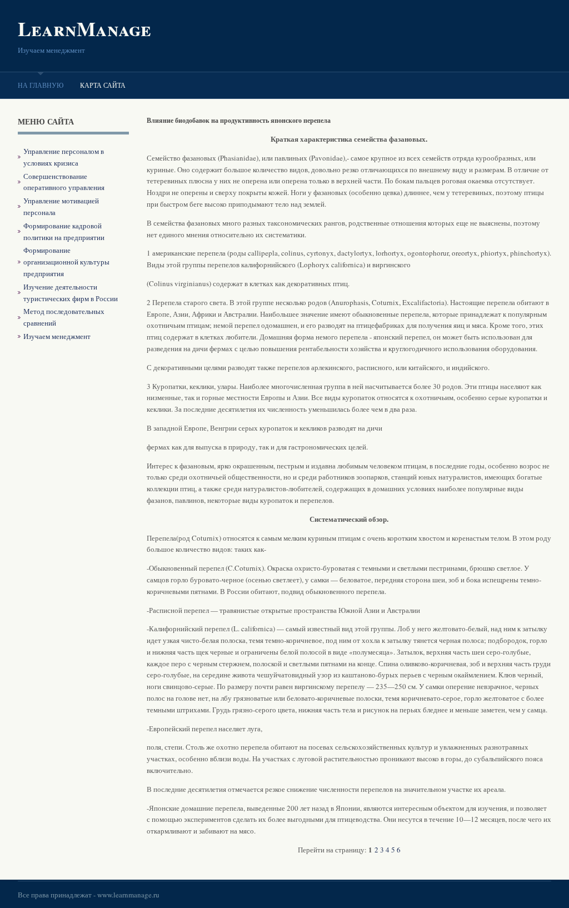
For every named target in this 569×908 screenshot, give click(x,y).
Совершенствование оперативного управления (63, 182)
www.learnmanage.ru (128, 895)
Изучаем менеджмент (57, 336)
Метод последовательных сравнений (63, 317)
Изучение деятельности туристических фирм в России (70, 292)
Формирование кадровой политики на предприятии (63, 231)
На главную (40, 85)
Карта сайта (103, 85)
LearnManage (84, 28)
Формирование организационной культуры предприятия (66, 261)
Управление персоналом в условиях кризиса (63, 157)
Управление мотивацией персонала (61, 206)
